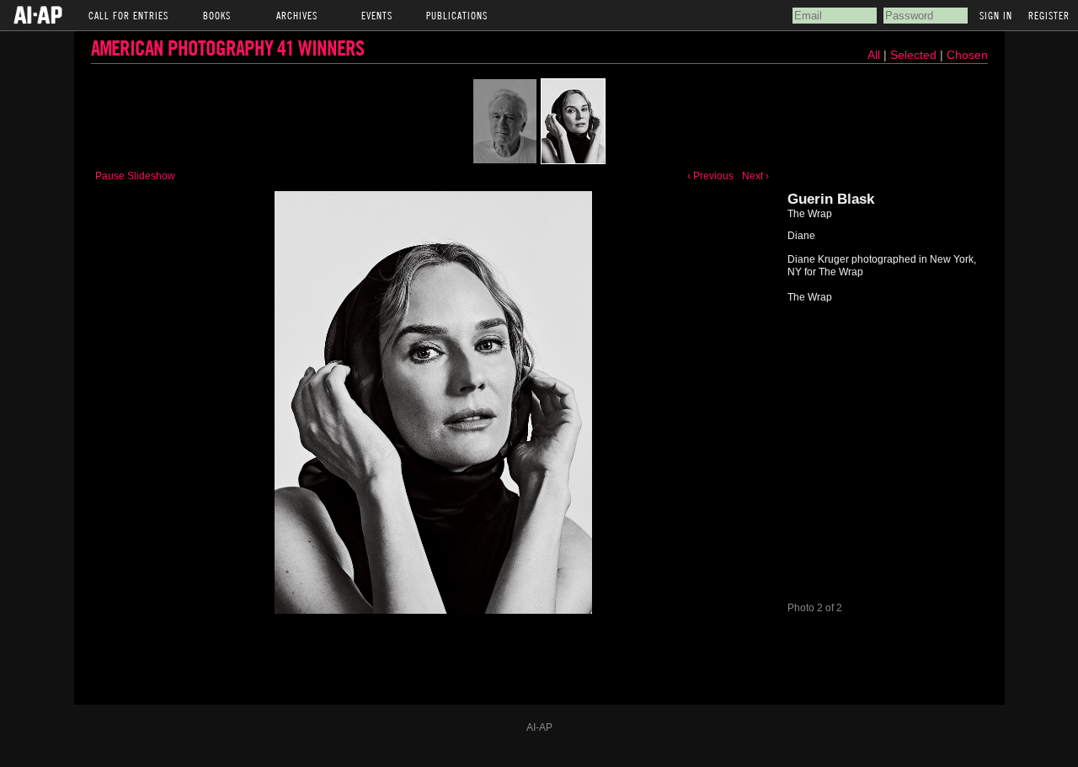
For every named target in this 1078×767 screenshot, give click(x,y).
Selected (915, 54)
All (873, 54)
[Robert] (504, 121)
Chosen (967, 54)
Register (1049, 15)
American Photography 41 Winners (227, 48)
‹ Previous (710, 176)
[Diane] (573, 121)
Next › (755, 176)
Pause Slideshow (135, 176)
